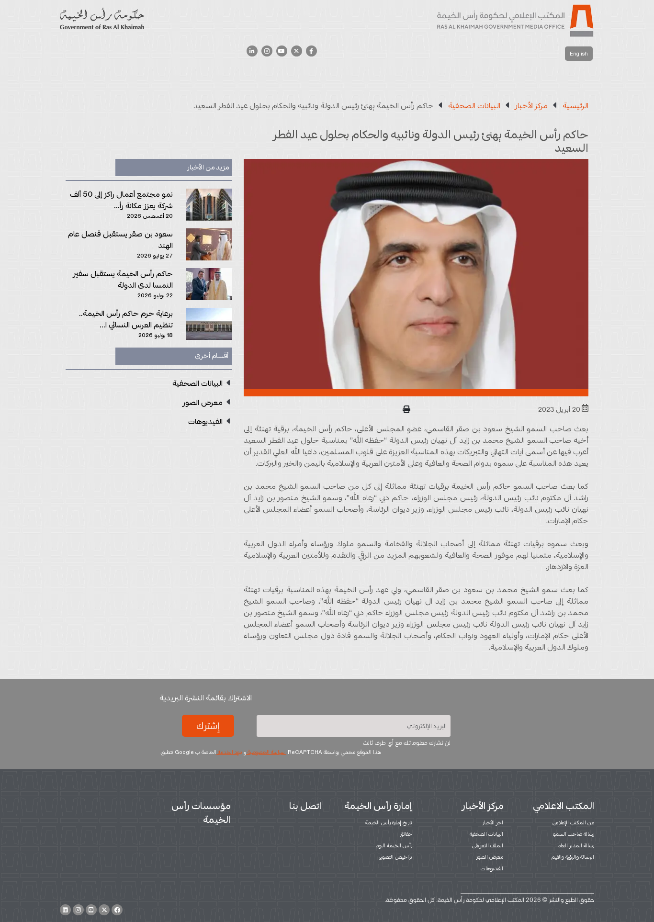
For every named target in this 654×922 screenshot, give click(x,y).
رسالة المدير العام (576, 845)
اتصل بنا (305, 805)
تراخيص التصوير (395, 857)
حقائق (406, 834)
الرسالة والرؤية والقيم (573, 857)
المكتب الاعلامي (563, 805)
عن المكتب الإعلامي (573, 822)
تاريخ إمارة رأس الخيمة (388, 822)
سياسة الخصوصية (266, 752)
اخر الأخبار (493, 822)
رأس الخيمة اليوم (394, 845)
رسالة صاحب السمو (573, 834)
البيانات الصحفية (486, 834)
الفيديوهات (492, 868)
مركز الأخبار (482, 805)
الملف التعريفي (487, 845)
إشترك (207, 725)
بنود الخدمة (229, 752)
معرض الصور (489, 857)
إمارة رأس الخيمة (378, 805)
